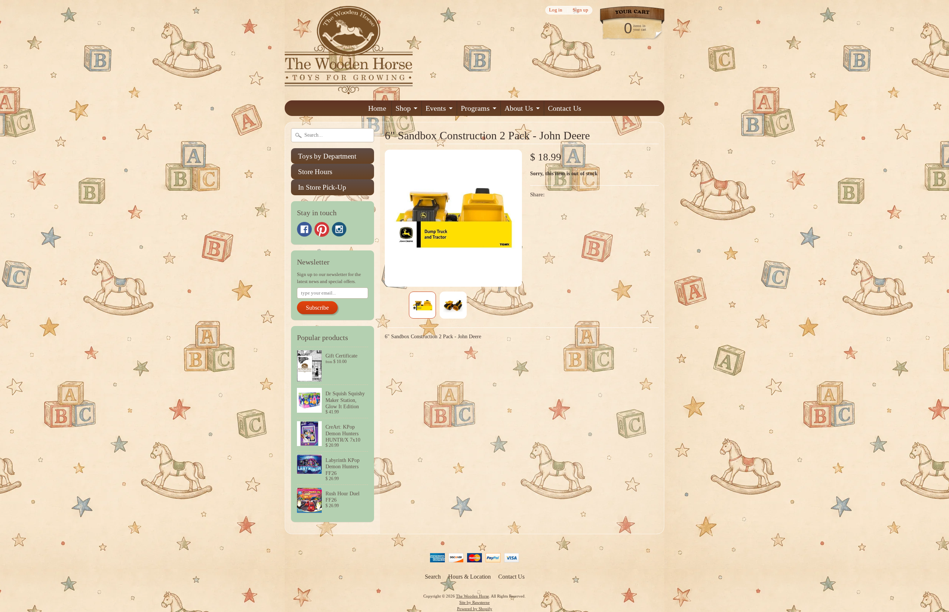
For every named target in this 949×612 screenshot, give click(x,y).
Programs (475, 108)
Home (377, 108)
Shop (403, 108)
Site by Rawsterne (474, 602)
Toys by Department (327, 156)
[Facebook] (304, 229)
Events (436, 108)
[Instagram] (339, 229)
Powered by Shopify (474, 608)
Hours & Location (469, 576)
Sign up (580, 10)
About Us (519, 108)
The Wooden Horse (472, 596)
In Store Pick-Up (322, 187)
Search (433, 576)
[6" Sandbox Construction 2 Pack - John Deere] (422, 305)
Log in (555, 10)
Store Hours (315, 172)
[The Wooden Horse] (349, 90)
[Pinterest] (321, 229)
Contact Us (564, 108)
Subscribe (317, 308)
